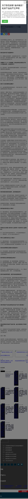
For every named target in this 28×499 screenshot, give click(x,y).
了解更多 (5, 21)
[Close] (25, 2)
